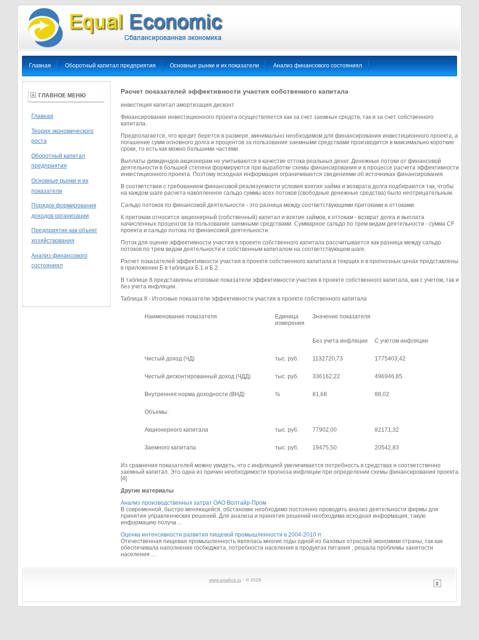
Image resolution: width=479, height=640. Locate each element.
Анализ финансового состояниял (317, 65)
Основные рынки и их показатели (214, 65)
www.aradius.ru (225, 579)
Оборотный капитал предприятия (110, 65)
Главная (40, 65)
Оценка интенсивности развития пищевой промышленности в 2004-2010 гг (221, 534)
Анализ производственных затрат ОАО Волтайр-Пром (193, 503)
